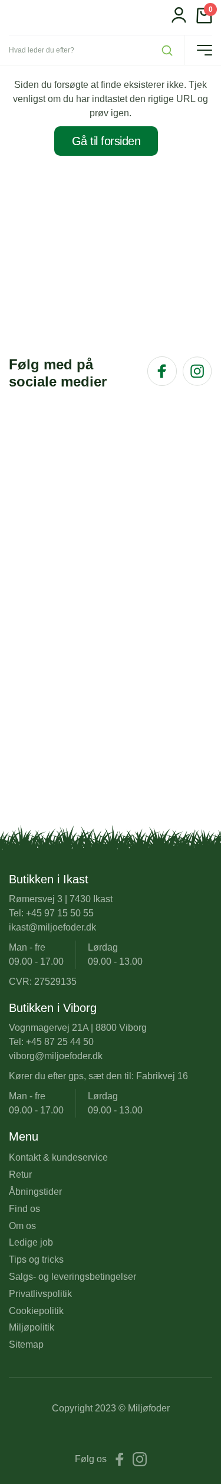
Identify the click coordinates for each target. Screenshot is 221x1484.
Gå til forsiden (106, 141)
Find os (24, 1209)
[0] (204, 20)
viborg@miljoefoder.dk (56, 1056)
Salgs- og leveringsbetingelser (72, 1277)
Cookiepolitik (36, 1311)
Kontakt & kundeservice (58, 1157)
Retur (20, 1174)
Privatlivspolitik (40, 1294)
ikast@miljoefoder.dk (52, 927)
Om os (22, 1226)
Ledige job (31, 1242)
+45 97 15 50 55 (60, 913)
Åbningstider (35, 1192)
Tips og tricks (36, 1259)
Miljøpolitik (31, 1327)
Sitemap (26, 1344)
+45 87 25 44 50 (60, 1042)
